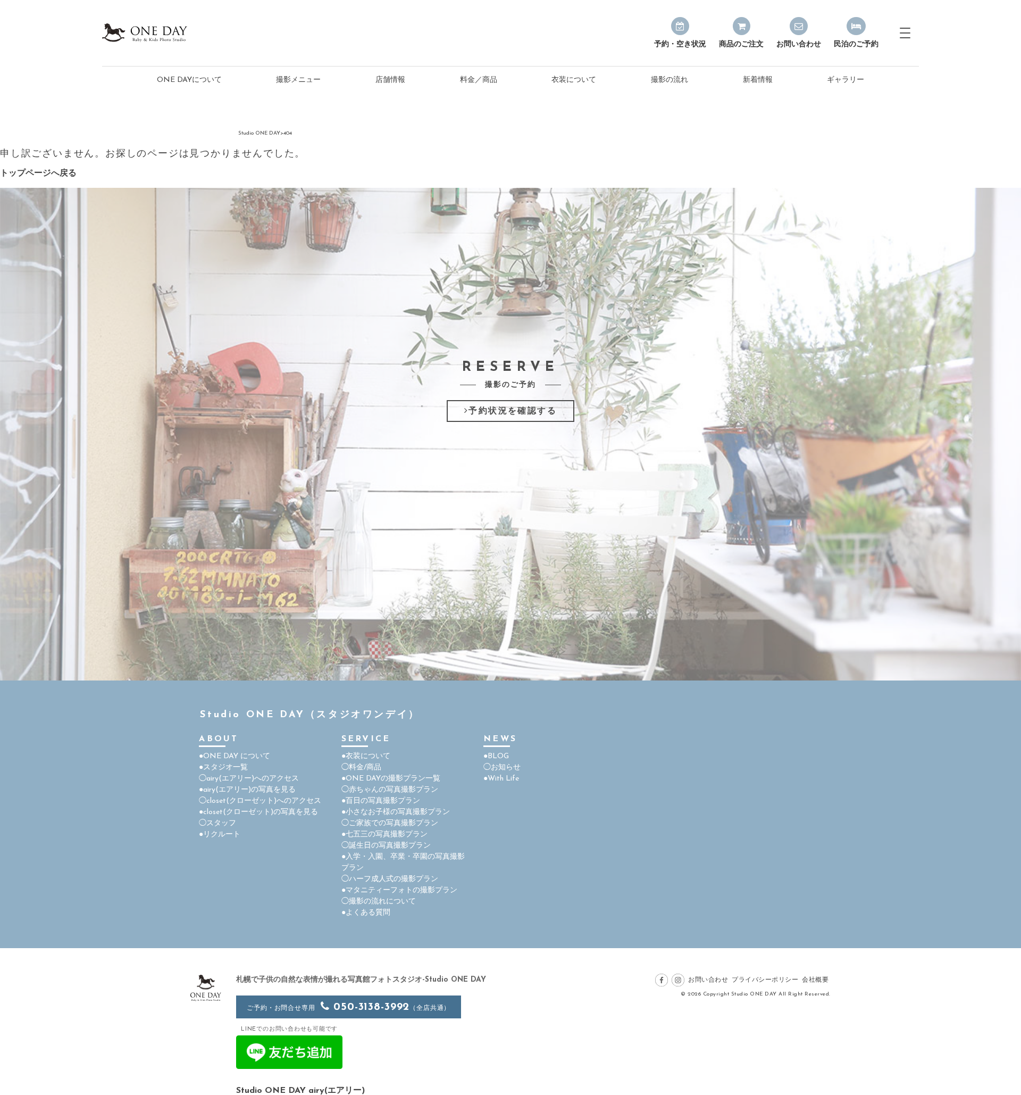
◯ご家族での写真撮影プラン (389, 823)
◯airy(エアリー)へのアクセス (249, 779)
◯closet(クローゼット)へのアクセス (260, 801)
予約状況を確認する (512, 411)
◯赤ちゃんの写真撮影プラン (389, 790)
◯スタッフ (217, 823)
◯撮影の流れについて (378, 902)
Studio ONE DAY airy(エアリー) (300, 1090)
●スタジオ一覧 (223, 768)
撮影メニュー (298, 80)
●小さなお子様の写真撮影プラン (395, 812)
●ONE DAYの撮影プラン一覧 (390, 779)
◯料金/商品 (361, 768)
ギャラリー (845, 80)
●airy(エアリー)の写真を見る (247, 790)
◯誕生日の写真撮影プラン (386, 846)
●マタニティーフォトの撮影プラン (399, 890)
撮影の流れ (669, 80)
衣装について (573, 80)
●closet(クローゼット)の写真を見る (258, 812)
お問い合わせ (708, 980)
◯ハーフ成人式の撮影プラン (389, 879)
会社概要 (815, 980)
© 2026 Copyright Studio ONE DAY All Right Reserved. (756, 994)
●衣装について (365, 756)
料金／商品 (478, 80)
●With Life (501, 779)
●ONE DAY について (234, 756)
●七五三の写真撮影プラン (384, 835)
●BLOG (496, 756)
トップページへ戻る (38, 173)
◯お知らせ (502, 768)
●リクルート (219, 835)
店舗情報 (390, 80)
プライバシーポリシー (765, 980)
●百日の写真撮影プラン (380, 801)
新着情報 (758, 80)
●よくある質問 (365, 913)
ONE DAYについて (189, 80)
